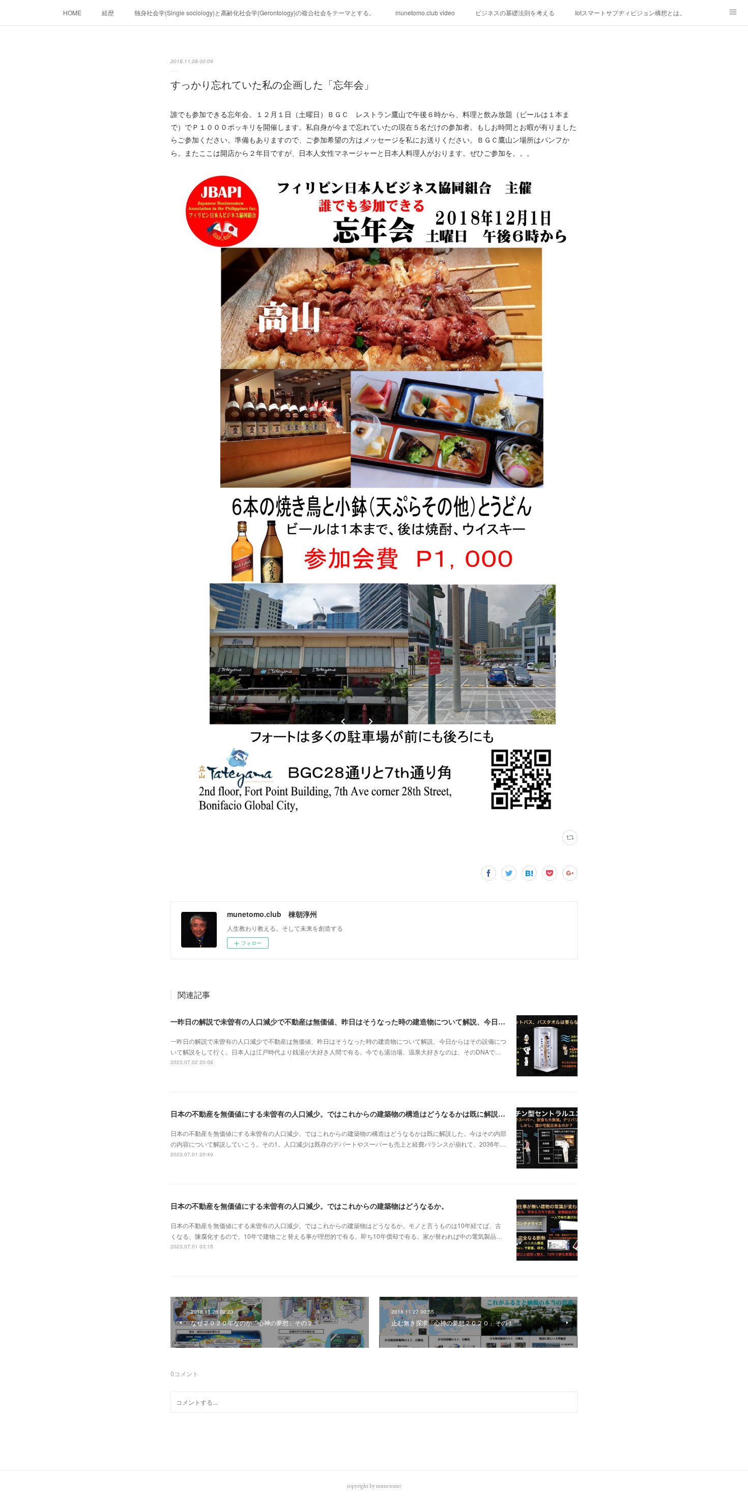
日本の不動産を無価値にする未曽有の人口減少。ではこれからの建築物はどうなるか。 (309, 1206)
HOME (72, 12)
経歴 (108, 12)
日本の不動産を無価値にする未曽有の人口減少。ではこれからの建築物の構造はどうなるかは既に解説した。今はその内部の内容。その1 (389, 1113)
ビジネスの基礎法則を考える (515, 12)
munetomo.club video (425, 12)
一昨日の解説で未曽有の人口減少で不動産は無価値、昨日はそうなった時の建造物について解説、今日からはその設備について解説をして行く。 (402, 1021)
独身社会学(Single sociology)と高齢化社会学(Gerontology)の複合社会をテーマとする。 (254, 12)
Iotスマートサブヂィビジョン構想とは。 (630, 12)
